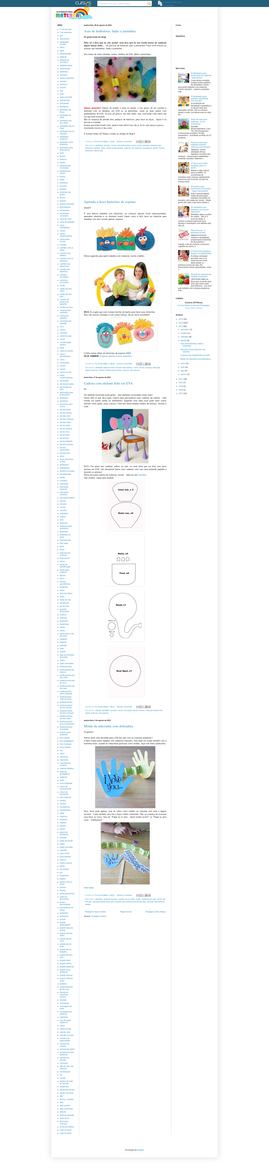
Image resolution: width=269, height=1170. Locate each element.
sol (61, 1075)
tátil (61, 1096)
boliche (63, 201)
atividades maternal (102, 367)
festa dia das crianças (65, 554)
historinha (64, 621)
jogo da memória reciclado (67, 656)
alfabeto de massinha (64, 61)
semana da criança (64, 1045)
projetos (63, 984)
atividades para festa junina (66, 149)
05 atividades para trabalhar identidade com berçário (199, 98)
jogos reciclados (67, 663)
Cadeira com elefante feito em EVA (108, 383)
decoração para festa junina (66, 393)
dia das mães (65, 422)
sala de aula (98, 151)
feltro (62, 546)
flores (62, 578)
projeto (63, 919)
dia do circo (65, 432)
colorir (62, 339)
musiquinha (65, 807)
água (62, 51)
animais (98, 710)
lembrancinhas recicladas (66, 728)
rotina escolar (65, 1029)
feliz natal (64, 543)
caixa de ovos (65, 219)
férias (62, 550)
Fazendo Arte (65, 540)
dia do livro (64, 438)
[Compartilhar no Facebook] (146, 141)
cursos (62, 369)
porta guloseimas (67, 894)
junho (183, 363)
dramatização (65, 474)
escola (133, 145)
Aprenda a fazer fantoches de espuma (110, 201)
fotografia (64, 587)
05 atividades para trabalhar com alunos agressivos (200, 209)
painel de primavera (64, 833)
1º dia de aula (65, 29)
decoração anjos (67, 384)
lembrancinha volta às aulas (65, 698)
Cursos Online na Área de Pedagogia (194, 305)
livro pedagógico (67, 741)
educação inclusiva (64, 493)
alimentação (65, 69)
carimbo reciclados (64, 276)
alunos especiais (67, 78)
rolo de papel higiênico (65, 1021)
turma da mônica (67, 1127)
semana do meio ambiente (67, 1053)
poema (63, 887)
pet (61, 872)
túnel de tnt (64, 1118)
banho (62, 176)
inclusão (63, 645)
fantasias (146, 145)
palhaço (63, 837)
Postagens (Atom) (98, 916)
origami (63, 823)
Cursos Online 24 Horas (193, 308)
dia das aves (65, 416)
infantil (108, 148)
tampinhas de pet (67, 1090)
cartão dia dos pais (149, 899)
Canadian (142, 475)
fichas (62, 561)
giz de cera (64, 606)
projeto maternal (67, 967)
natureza (63, 816)
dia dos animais (139, 710)
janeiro (184, 374)
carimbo (63, 245)
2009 (181, 386)
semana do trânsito (64, 1059)
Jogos (62, 660)
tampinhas (64, 1087)
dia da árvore (65, 410)
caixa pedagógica (65, 226)
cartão (138, 899)
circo (62, 326)
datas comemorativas (66, 376)
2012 (181, 326)
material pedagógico (65, 773)
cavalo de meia (66, 307)
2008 (181, 390)
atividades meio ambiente (66, 143)
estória (139, 145)
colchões (63, 333)
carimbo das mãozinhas (65, 265)
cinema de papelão (64, 317)
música (63, 804)
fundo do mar (65, 600)
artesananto (65, 100)
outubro (184, 333)
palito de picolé (66, 841)
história (102, 370)
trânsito (63, 1112)
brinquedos (64, 210)
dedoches (64, 398)
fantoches (94, 370)
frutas (62, 596)
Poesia (161, 148)
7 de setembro (66, 32)
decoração (128, 710)
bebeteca (64, 183)
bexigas (63, 189)
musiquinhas (147, 148)
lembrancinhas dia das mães (66, 717)
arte (61, 91)
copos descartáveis (65, 355)
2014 (181, 319)
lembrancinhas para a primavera (67, 722)
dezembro (185, 329)
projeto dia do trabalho (65, 950)
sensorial (64, 1063)
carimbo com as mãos (126, 899)
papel (62, 844)
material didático (67, 768)
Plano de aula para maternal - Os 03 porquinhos (199, 121)
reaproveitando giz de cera (66, 988)
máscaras (64, 757)
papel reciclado (66, 847)
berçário (107, 145)
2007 (181, 393)
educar (63, 501)
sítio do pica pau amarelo (67, 1067)
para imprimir (65, 857)
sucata (62, 1078)
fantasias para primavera (66, 527)
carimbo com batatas (65, 254)
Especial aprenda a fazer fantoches (116, 356)
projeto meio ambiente (65, 971)
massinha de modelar (65, 764)
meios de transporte (64, 793)
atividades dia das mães (66, 122)
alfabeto (63, 57)
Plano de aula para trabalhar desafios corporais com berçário (200, 144)
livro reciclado (66, 744)
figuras (63, 575)
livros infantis (65, 747)
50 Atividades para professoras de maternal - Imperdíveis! (201, 75)
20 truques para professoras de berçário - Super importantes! (201, 188)
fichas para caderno (64, 571)
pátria (62, 866)
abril (183, 371)
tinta (61, 1102)
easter (62, 477)
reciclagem (64, 1003)
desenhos (64, 401)
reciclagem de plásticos (66, 1013)
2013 (181, 323)
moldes (88, 904)
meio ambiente (66, 783)
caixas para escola (65, 240)
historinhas (64, 624)
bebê (113, 367)
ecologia (63, 480)
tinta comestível (66, 1109)
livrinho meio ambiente (65, 733)
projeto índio (65, 960)
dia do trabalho (66, 441)
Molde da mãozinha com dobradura (108, 726)
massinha (64, 760)
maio (183, 367)
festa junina (65, 558)
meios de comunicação (65, 788)
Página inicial (126, 912)
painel (62, 829)
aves (62, 153)
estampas (64, 513)
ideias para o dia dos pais (115, 902)
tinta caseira (65, 1105)
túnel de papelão (67, 1115)
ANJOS (63, 87)
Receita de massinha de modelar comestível (201, 275)
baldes (63, 162)
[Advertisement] (125, 176)
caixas (62, 231)
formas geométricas (65, 583)
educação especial (64, 488)
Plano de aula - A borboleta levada (198, 231)
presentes (64, 913)
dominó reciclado (67, 471)
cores (62, 360)
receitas (63, 1000)
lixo (61, 750)
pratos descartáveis (65, 903)
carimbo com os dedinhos (66, 259)
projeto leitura (65, 963)
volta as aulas (65, 1130)
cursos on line (66, 372)
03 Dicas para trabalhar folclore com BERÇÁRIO (201, 252)
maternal (127, 148)
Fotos (62, 590)
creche (113, 145)
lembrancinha (116, 370)
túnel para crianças (64, 1122)
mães (62, 753)
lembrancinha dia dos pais (136, 902)
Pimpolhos (64, 876)
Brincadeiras (127, 367)
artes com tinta (66, 97)
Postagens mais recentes (95, 912)
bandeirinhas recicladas (65, 167)
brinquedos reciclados (64, 214)
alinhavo (63, 75)
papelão (63, 850)
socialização (65, 1072)
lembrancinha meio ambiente (66, 692)
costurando (64, 363)
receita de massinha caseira (64, 994)
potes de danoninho (64, 898)
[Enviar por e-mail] (137, 141)
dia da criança (66, 413)
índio (62, 648)
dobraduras (65, 468)
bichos (62, 198)
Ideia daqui (89, 887)
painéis (155, 148)
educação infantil (123, 145)
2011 (181, 379)
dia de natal (65, 425)
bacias (62, 156)
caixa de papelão (67, 222)
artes (62, 94)
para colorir (64, 853)
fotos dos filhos (66, 593)
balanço (63, 159)
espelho (63, 510)
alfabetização (65, 54)
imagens (63, 639)
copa (62, 348)
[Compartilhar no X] (143, 141)
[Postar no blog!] (140, 141)
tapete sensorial (66, 1093)
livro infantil (64, 738)
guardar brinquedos (64, 610)
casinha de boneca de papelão (64, 301)
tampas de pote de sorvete (66, 1082)
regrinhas (64, 1017)
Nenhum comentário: (125, 141)
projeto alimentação (65, 923)
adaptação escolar (64, 43)
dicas (62, 456)
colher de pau (65, 336)
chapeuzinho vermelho (65, 311)
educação (64, 484)
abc (61, 36)
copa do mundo (66, 351)
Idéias (103, 148)
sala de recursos (67, 1035)
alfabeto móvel (66, 65)
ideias (62, 627)
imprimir (63, 642)
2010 (181, 383)
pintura (63, 879)
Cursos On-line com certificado (172, 4)
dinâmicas (64, 465)
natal (62, 813)
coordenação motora (65, 343)
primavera (89, 151)
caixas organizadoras (66, 235)
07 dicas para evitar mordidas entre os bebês (199, 165)
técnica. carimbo (67, 1099)
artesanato (64, 103)
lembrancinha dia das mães (67, 676)
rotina (62, 1026)
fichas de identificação (65, 565)
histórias (97, 148)
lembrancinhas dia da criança (66, 706)
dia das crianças (145, 367)
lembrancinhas (117, 148)
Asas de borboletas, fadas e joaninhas (110, 31)
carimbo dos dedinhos (65, 270)
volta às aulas (65, 1133)
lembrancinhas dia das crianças (67, 712)
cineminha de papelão (65, 322)
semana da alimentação (65, 1039)
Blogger (140, 1150)
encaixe (63, 504)
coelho (63, 330)
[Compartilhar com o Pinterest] (149, 141)
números (63, 819)
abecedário (64, 39)
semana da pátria (67, 1049)
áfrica (62, 47)
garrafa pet (64, 603)
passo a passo (66, 863)
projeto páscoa (66, 975)
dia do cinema (66, 429)
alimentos (64, 72)
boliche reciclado (67, 204)
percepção (64, 869)
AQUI (128, 353)
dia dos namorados (64, 449)
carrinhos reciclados (64, 281)
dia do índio (65, 435)
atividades (99, 145)
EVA (160, 710)
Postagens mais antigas (155, 912)
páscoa (63, 860)
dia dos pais (65, 453)
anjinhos (63, 84)
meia (62, 780)
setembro (185, 337)
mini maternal (137, 148)
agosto (184, 340)
